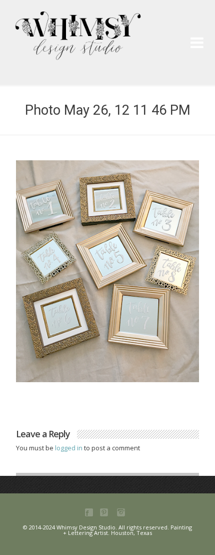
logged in (69, 447)
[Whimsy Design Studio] (111, 28)
